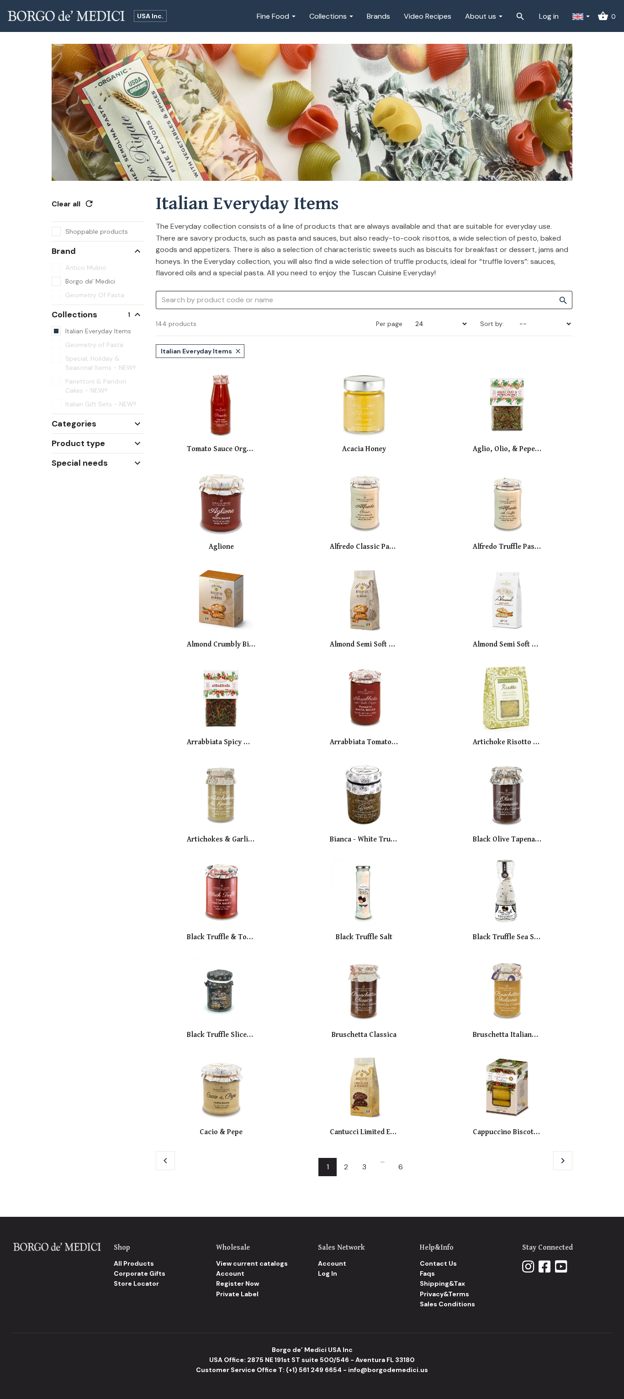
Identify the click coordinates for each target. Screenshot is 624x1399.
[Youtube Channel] (561, 1267)
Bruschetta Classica (364, 1035)
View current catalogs (252, 1263)
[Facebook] (544, 1267)
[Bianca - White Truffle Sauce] (364, 795)
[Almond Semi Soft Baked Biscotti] (364, 600)
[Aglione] (221, 502)
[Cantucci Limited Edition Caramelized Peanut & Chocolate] (364, 1088)
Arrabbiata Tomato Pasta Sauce (364, 742)
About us (481, 16)
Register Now (237, 1283)
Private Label (237, 1294)
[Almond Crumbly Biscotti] (221, 600)
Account (230, 1273)
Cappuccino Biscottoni (507, 1132)
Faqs (427, 1273)
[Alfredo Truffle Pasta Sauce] (507, 502)
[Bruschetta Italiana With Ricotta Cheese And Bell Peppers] (507, 990)
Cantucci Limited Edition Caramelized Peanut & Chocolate (364, 1132)
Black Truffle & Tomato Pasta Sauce (221, 937)
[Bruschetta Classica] (364, 990)
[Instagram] (528, 1267)
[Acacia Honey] (364, 405)
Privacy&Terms (444, 1294)
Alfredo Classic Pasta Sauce (364, 546)
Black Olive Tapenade (507, 839)
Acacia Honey (364, 449)
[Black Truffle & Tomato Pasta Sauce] (221, 892)
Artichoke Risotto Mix (507, 742)
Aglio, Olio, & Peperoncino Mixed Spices (507, 449)
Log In (327, 1273)
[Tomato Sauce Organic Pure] (221, 405)
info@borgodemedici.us (388, 1370)
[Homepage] (57, 1246)
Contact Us (438, 1263)
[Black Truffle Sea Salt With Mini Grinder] (507, 892)
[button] (581, 16)
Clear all (73, 204)
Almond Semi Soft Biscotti (507, 644)
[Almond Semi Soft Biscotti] (507, 600)
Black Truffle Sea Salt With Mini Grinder (507, 937)
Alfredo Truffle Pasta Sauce (507, 546)
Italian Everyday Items (201, 351)
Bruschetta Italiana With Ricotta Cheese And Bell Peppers (507, 1035)
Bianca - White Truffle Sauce (364, 839)
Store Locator (136, 1283)
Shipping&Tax (442, 1283)
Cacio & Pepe (221, 1132)
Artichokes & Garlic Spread (221, 839)
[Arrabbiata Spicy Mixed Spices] (221, 697)
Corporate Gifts (139, 1273)
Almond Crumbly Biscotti (221, 644)
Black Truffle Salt (364, 937)
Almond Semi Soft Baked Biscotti (364, 644)
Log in (549, 16)
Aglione (221, 546)
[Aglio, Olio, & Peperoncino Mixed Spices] (507, 405)
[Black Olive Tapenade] (507, 795)
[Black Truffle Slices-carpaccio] (221, 990)
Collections (329, 16)
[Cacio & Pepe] (221, 1088)
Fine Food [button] (274, 16)
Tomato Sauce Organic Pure (221, 449)
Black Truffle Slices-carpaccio (221, 1035)
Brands (378, 16)
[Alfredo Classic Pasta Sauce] (364, 502)
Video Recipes (427, 16)
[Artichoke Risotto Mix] (507, 697)
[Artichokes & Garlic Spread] (221, 795)
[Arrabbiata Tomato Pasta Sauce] (364, 697)
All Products (134, 1263)
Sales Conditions (447, 1304)
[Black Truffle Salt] (364, 892)
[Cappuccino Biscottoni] (507, 1088)
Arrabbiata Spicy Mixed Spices (221, 742)
